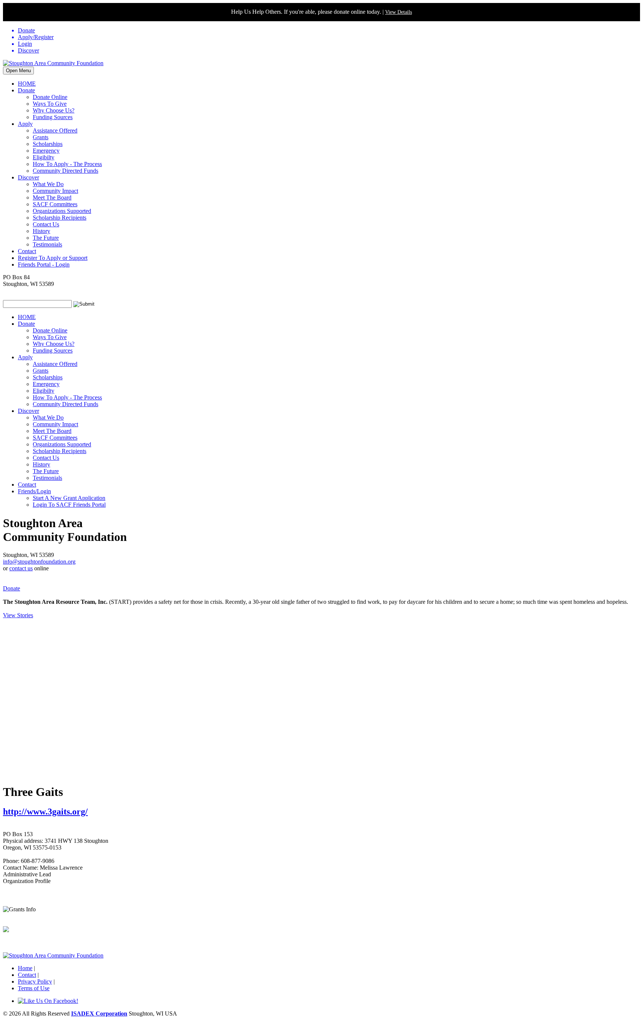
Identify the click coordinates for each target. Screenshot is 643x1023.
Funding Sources (53, 117)
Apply (25, 124)
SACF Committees (55, 204)
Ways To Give (50, 104)
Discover (28, 177)
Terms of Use (33, 988)
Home (25, 968)
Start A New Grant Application (69, 498)
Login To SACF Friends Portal (69, 504)
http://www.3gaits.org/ (45, 811)
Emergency (46, 150)
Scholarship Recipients (59, 217)
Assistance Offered (55, 130)
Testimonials (47, 244)
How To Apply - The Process (67, 164)
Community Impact (55, 191)
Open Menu (18, 70)
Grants (40, 137)
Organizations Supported (62, 211)
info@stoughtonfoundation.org (39, 561)
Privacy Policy (35, 981)
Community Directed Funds (65, 171)
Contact (27, 251)
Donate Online (50, 97)
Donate (26, 90)
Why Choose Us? (53, 110)
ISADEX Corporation (99, 1013)
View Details (398, 12)
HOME (27, 83)
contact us (21, 568)
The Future (46, 238)
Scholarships (48, 144)
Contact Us (46, 224)
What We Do (48, 184)
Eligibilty (43, 157)
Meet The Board (52, 197)
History (41, 231)
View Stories (18, 615)
